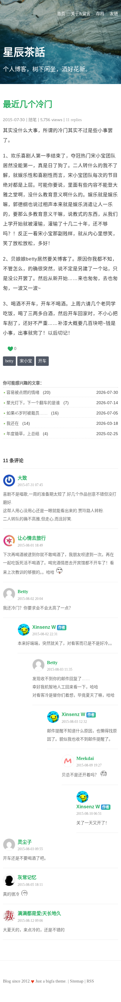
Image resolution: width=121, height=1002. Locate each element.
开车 (42, 361)
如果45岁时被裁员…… (27, 413)
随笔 (32, 120)
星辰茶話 (24, 52)
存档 (100, 13)
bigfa (50, 981)
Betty (23, 591)
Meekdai (85, 758)
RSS (90, 981)
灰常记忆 (27, 877)
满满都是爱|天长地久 (39, 913)
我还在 (12, 423)
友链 (114, 13)
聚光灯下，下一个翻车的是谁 (33, 403)
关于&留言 (80, 13)
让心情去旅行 (32, 538)
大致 (22, 478)
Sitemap (76, 981)
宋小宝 (26, 361)
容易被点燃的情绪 (22, 392)
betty (9, 361)
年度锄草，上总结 (22, 434)
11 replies (74, 120)
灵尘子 (25, 842)
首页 (61, 13)
